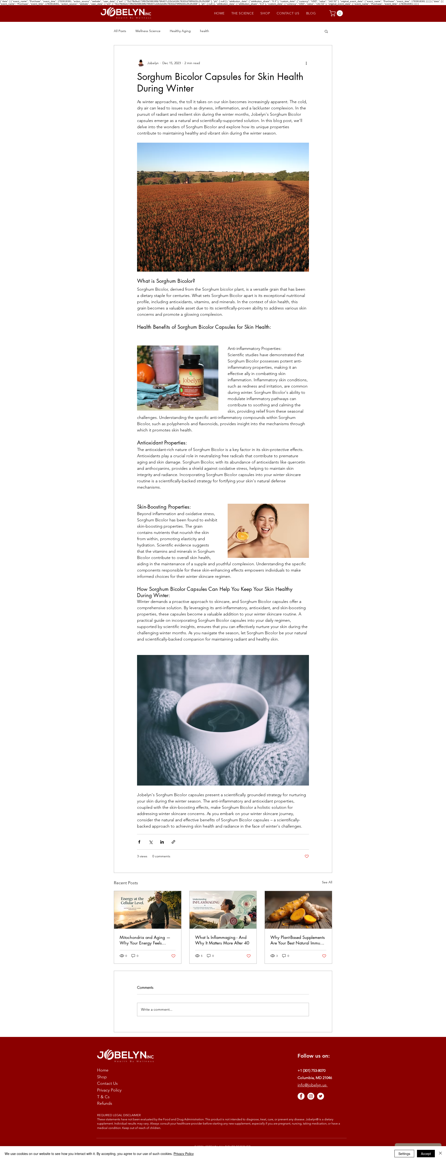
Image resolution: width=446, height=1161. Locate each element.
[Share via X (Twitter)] (150, 842)
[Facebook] (301, 1096)
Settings (404, 1153)
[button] (336, 13)
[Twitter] (320, 1096)
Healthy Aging (180, 31)
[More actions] (306, 63)
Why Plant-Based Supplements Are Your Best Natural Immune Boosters (297, 940)
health (204, 31)
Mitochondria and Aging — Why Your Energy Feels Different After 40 (145, 940)
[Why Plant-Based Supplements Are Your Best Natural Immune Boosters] (298, 910)
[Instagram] (310, 1096)
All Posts (120, 31)
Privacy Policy (184, 1153)
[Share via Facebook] (139, 842)
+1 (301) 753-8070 (311, 1070)
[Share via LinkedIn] (162, 842)
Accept (426, 1153)
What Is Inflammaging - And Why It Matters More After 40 (222, 940)
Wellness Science (148, 31)
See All (327, 882)
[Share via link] (173, 842)
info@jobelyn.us (313, 1085)
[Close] (440, 1153)
